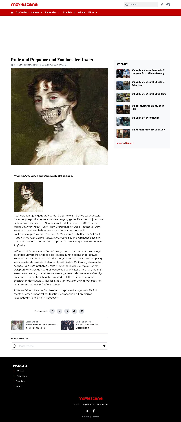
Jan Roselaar (25, 65)
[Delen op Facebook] (52, 311)
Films (91, 12)
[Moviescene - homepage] (24, 4)
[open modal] (168, 4)
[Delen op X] (59, 311)
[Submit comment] (104, 346)
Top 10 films (22, 12)
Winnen (82, 12)
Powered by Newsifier (90, 417)
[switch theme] (163, 4)
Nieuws (35, 12)
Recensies (50, 12)
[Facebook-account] (93, 410)
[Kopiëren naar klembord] (74, 311)
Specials (67, 12)
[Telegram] (67, 311)
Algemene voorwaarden (96, 404)
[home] (12, 12)
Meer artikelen (124, 143)
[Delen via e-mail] (81, 311)
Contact (76, 404)
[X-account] (87, 410)
